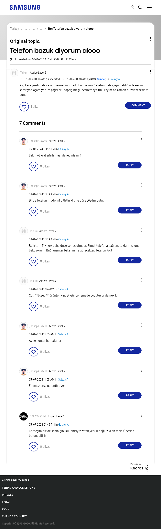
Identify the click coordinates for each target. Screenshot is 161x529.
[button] (144, 72)
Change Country (14, 516)
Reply (130, 165)
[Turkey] (24, 7)
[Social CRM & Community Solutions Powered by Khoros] (139, 467)
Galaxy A (115, 79)
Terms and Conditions (18, 487)
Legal (6, 502)
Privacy (7, 495)
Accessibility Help (15, 480)
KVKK (5, 509)
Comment (138, 105)
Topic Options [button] (144, 39)
